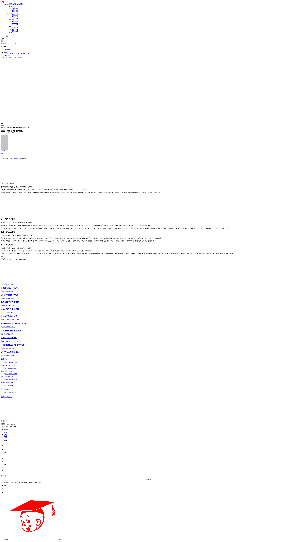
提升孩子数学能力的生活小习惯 (13, 323)
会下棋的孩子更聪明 (9, 338)
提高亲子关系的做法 (9, 316)
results (5, 52)
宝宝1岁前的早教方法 (9, 295)
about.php (6, 51)
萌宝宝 (5, 58)
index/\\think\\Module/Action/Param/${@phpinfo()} (16, 53)
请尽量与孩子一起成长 (10, 288)
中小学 (5, 437)
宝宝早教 (9, 58)
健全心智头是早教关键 (10, 309)
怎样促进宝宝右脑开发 (10, 302)
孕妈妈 (5, 432)
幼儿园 (5, 436)
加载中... (4, 359)
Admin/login (7, 49)
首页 (2, 58)
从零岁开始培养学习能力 (11, 331)
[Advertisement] (46, 69)
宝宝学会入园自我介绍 (10, 352)
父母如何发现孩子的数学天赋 (12, 345)
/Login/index (7, 55)
